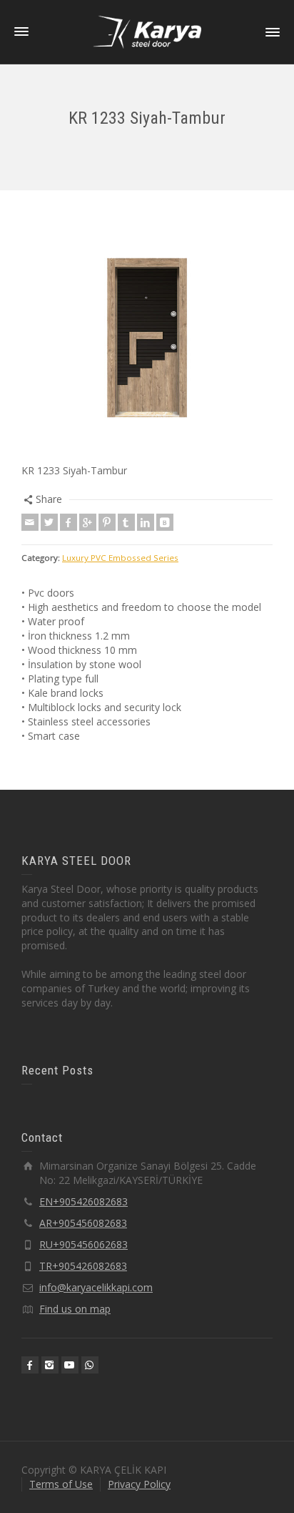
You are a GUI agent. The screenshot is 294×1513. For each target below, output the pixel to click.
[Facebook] (68, 522)
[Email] (30, 522)
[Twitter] (49, 522)
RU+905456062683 (83, 1244)
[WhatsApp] (89, 1365)
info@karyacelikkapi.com (96, 1287)
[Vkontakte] (164, 522)
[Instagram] (50, 1365)
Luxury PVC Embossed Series (120, 557)
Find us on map (75, 1309)
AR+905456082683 (83, 1223)
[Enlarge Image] (147, 338)
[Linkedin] (145, 522)
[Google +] (87, 522)
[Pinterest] (107, 522)
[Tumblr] (126, 522)
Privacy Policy (139, 1484)
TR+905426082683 (83, 1266)
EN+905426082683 (83, 1201)
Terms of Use (61, 1484)
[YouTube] (69, 1365)
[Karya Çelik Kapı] (147, 31)
